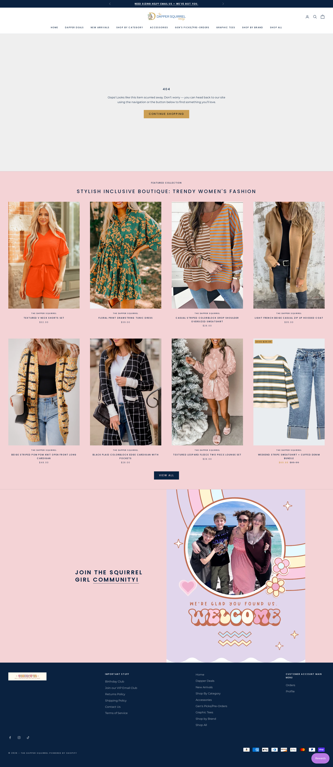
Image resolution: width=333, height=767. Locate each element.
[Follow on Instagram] (19, 737)
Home (54, 27)
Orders (290, 685)
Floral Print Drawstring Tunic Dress (126, 317)
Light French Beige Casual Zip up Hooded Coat (289, 317)
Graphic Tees (225, 27)
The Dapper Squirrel (44, 313)
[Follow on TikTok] (28, 737)
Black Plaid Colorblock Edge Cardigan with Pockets (126, 456)
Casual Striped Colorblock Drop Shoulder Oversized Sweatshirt (207, 319)
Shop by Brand (252, 27)
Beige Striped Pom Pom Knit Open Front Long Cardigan (43, 456)
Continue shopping (166, 114)
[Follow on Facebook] (10, 737)
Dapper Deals (74, 27)
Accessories (159, 27)
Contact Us (113, 706)
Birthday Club (114, 681)
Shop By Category (129, 27)
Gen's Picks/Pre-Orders (192, 27)
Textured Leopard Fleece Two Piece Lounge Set (207, 454)
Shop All (276, 27)
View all (166, 475)
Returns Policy (115, 694)
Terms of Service (116, 713)
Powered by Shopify (63, 753)
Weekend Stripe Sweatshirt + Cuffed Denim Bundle (289, 456)
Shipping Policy (116, 700)
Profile (290, 691)
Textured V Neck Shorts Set (44, 317)
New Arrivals (100, 27)
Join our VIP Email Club (121, 688)
